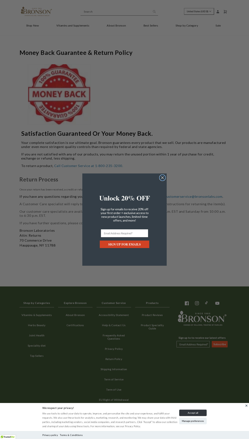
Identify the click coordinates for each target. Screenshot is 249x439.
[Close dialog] (162, 178)
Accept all (193, 412)
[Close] (246, 405)
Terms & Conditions (71, 435)
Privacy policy (50, 435)
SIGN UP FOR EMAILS (124, 244)
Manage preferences (193, 420)
